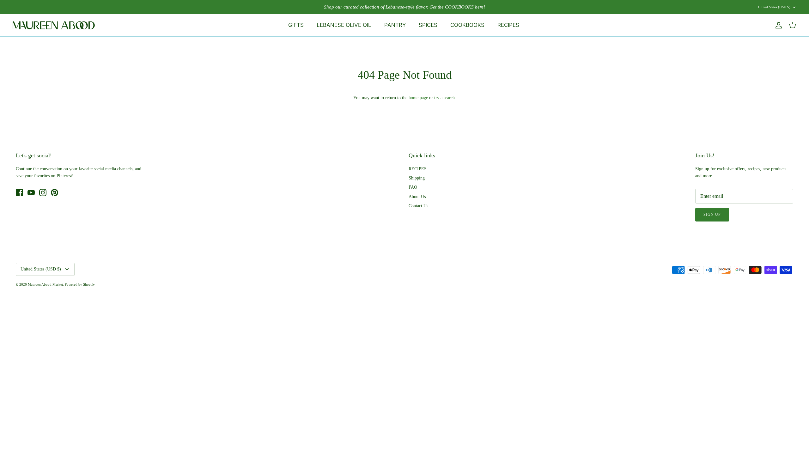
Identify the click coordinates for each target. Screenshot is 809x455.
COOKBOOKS (467, 25)
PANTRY (395, 25)
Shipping (417, 178)
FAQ (413, 187)
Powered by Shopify (80, 284)
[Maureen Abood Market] (54, 25)
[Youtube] (31, 192)
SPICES (428, 25)
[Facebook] (19, 192)
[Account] (777, 25)
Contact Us (418, 205)
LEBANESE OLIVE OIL (344, 25)
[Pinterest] (54, 192)
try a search (444, 97)
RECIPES (508, 25)
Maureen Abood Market (45, 284)
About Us (417, 196)
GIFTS (296, 25)
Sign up (712, 214)
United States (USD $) (774, 7)
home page (418, 97)
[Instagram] (42, 192)
